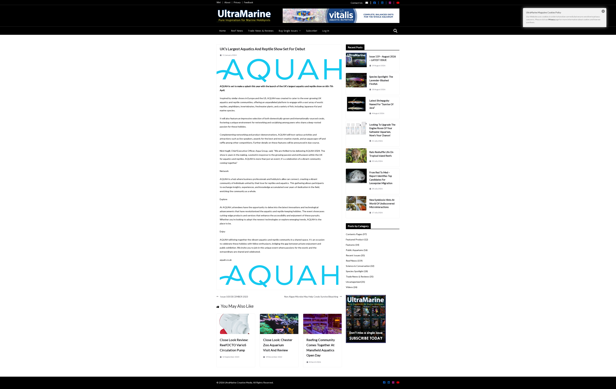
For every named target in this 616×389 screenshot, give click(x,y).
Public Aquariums (354, 250)
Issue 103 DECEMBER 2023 (234, 296)
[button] (299, 31)
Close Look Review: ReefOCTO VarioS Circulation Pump (234, 345)
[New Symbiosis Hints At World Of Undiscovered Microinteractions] (356, 207)
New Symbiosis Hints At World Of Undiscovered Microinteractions (381, 203)
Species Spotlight (355, 271)
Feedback (248, 2)
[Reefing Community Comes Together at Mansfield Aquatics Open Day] (322, 315)
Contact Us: (357, 2)
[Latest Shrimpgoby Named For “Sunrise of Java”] (356, 108)
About (227, 2)
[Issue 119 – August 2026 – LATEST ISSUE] (356, 62)
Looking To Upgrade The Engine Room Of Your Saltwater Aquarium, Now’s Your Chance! (382, 130)
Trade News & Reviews (261, 30)
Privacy (237, 2)
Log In (325, 30)
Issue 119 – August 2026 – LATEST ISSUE (382, 58)
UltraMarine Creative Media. (239, 382)
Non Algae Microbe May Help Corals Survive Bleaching (311, 296)
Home (222, 30)
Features (350, 244)
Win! (219, 2)
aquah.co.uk (226, 259)
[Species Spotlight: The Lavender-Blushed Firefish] (356, 84)
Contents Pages (354, 234)
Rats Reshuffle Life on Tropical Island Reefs (381, 154)
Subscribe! (311, 30)
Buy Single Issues (288, 30)
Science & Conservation (358, 266)
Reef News (237, 30)
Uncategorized (353, 281)
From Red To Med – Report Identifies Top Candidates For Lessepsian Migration (380, 178)
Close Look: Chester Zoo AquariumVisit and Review (277, 345)
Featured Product (355, 239)
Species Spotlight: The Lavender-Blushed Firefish (381, 80)
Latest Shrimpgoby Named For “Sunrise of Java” (381, 104)
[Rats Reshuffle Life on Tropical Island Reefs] (356, 157)
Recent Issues (353, 255)
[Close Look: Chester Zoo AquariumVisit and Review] (279, 315)
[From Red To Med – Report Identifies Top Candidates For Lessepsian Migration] (356, 181)
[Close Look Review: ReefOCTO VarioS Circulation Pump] (236, 315)
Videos (349, 287)
